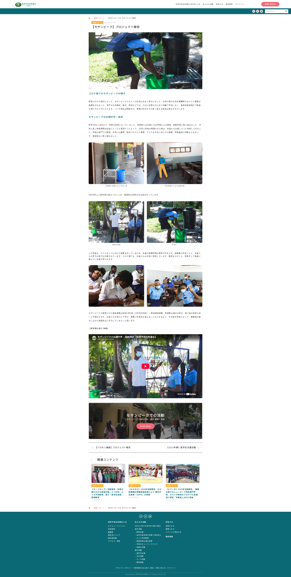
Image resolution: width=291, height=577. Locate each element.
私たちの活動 (208, 4)
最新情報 (229, 4)
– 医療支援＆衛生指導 (143, 541)
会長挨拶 (111, 529)
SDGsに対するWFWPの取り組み (148, 526)
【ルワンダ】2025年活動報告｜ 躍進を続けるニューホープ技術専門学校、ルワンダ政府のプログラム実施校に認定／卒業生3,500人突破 (182, 493)
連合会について (114, 535)
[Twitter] (261, 11)
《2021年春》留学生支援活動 (181, 447)
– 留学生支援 (140, 553)
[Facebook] (253, 11)
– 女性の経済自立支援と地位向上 (148, 535)
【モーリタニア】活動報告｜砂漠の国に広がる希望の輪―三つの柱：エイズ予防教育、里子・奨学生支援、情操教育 (107, 493)
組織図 (110, 532)
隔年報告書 (112, 538)
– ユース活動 (140, 559)
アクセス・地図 (114, 541)
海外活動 (138, 529)
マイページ (239, 4)
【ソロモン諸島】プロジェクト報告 (113, 447)
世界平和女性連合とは (117, 522)
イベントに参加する (174, 532)
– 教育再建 (139, 562)
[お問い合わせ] (270, 4)
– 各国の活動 (140, 547)
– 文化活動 (139, 556)
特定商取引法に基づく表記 (144, 568)
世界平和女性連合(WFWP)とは (188, 4)
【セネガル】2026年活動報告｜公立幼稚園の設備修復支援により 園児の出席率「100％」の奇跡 (145, 492)
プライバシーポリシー (124, 568)
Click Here (145, 426)
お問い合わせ (161, 568)
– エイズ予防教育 (142, 538)
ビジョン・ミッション (117, 526)
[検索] (286, 11)
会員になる (170, 526)
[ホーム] (89, 18)
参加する (219, 4)
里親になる (170, 529)
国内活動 (138, 550)
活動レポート (99, 18)
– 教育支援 (139, 532)
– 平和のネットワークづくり (146, 544)
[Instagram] (257, 11)
